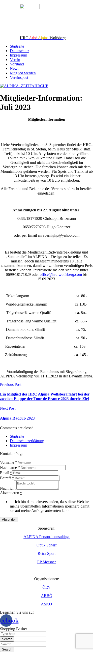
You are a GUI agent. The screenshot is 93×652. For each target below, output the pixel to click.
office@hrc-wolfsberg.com (61, 274)
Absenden (9, 519)
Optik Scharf (46, 545)
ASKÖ (46, 604)
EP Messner (46, 562)
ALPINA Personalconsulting (47, 537)
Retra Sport (47, 553)
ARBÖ (46, 596)
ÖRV (46, 587)
